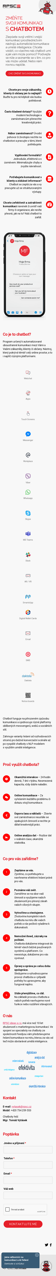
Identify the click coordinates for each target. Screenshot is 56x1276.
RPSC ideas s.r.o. (12, 1023)
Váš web (8, 1188)
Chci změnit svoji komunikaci (24, 73)
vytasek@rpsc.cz (21, 1106)
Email (8, 1173)
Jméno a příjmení (15, 1143)
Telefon (9, 1158)
